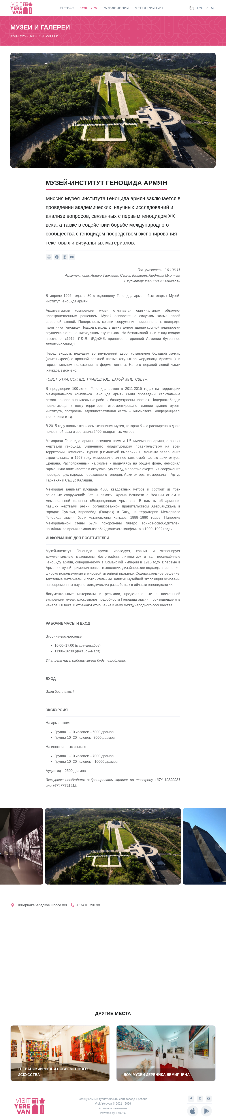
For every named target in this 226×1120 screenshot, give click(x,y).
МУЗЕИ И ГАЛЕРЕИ (44, 36)
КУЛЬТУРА (88, 8)
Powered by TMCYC (113, 1112)
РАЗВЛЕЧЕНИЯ (115, 8)
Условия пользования (112, 1108)
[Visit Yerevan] (23, 8)
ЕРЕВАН (67, 8)
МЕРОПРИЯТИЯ (149, 8)
